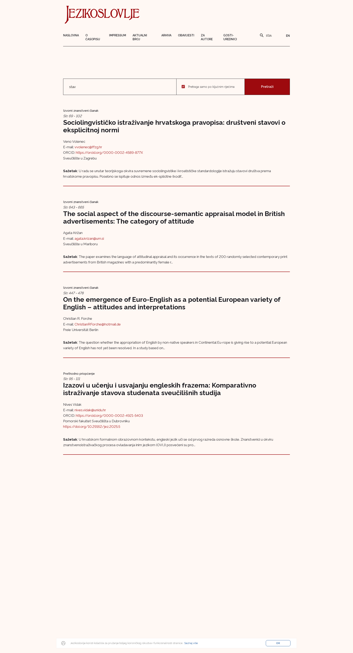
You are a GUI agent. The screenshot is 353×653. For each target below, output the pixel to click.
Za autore (207, 37)
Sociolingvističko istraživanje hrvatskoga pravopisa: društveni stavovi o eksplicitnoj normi (174, 126)
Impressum (117, 35)
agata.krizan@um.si (89, 238)
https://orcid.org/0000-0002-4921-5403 (109, 415)
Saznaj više (191, 643)
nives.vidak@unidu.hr (90, 410)
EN (288, 35)
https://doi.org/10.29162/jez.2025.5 (91, 427)
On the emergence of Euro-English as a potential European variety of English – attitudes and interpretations (171, 303)
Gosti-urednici (230, 37)
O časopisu (92, 37)
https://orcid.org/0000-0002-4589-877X (109, 152)
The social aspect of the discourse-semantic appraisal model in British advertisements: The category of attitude (174, 217)
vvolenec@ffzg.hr (88, 147)
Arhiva (166, 35)
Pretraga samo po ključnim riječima (211, 86)
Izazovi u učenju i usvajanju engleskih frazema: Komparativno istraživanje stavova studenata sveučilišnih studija (159, 389)
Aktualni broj (140, 37)
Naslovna (71, 35)
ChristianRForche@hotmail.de (98, 324)
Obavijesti (186, 35)
